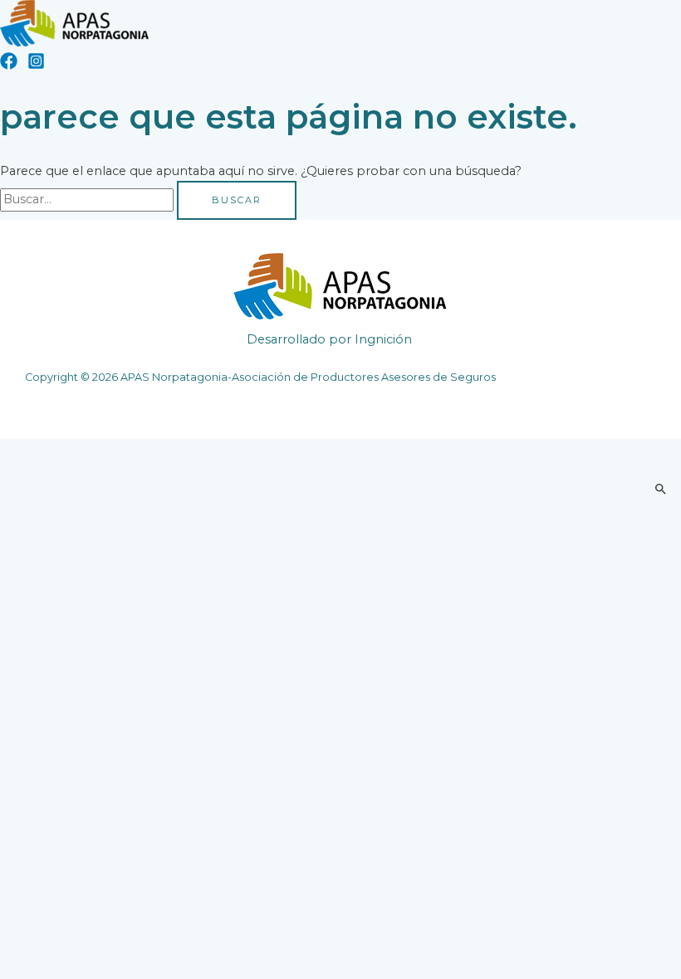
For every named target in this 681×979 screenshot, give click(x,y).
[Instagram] (36, 65)
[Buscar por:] (88, 199)
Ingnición (383, 339)
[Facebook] (8, 65)
